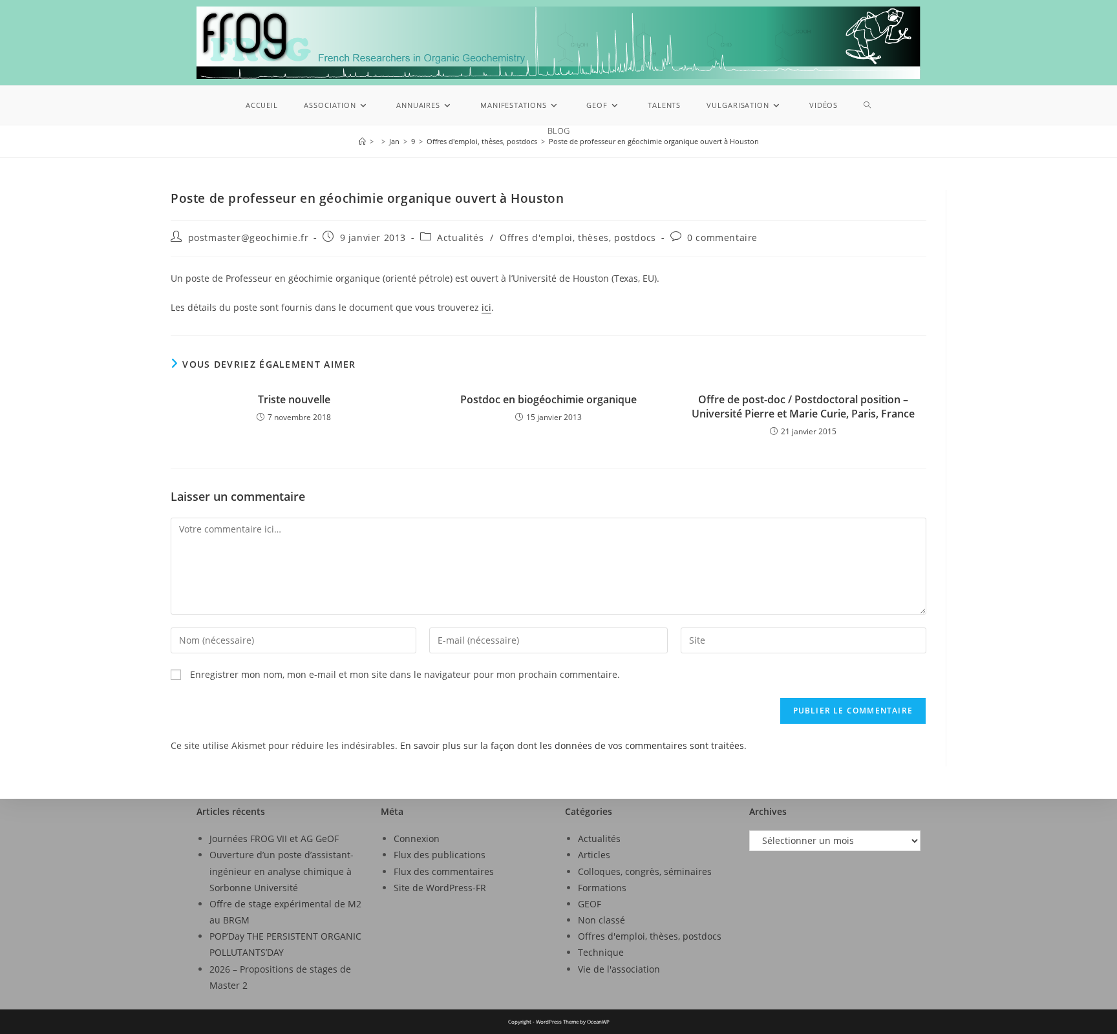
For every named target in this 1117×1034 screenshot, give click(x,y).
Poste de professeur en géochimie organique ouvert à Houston (654, 141)
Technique (601, 952)
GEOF (589, 904)
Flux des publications (439, 855)
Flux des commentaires (444, 871)
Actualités (460, 237)
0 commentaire (722, 237)
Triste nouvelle (294, 399)
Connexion (417, 838)
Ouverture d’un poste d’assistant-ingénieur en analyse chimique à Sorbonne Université (281, 871)
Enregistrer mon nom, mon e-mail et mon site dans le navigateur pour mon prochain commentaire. (405, 674)
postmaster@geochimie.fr (248, 237)
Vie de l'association (619, 969)
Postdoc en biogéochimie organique (548, 399)
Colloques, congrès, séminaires (645, 871)
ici (486, 307)
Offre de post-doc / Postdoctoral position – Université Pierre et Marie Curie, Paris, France (803, 406)
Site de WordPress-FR (440, 887)
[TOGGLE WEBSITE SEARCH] (867, 105)
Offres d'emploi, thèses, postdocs (578, 237)
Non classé (601, 920)
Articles (594, 855)
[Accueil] (362, 141)
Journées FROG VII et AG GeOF (274, 838)
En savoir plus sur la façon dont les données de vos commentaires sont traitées (572, 745)
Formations (602, 887)
